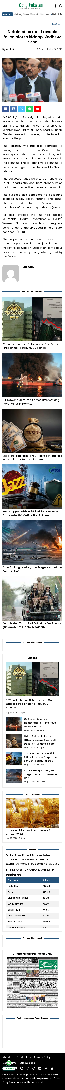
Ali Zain (11, 49)
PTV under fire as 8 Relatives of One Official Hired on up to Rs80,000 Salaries (31, 346)
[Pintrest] (33, 1068)
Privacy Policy (42, 1057)
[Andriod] (45, 1068)
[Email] (37, 109)
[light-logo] (31, 5)
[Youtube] (15, 1068)
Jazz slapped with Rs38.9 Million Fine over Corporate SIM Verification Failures (30, 513)
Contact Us (24, 1057)
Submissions (27, 1063)
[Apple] (52, 1068)
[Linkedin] (39, 1068)
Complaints (9, 1063)
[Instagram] (21, 1068)
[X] (21, 109)
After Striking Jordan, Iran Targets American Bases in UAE (32, 569)
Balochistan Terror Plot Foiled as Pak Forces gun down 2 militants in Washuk (31, 625)
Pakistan (56, 24)
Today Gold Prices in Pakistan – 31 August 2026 (29, 832)
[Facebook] (5, 109)
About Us (8, 1057)
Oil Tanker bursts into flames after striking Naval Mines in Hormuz (30, 402)
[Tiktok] (27, 1068)
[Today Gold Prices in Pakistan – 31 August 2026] (32, 813)
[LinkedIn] (13, 109)
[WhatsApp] (29, 109)
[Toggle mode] (56, 6)
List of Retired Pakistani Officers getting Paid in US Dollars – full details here (32, 457)
